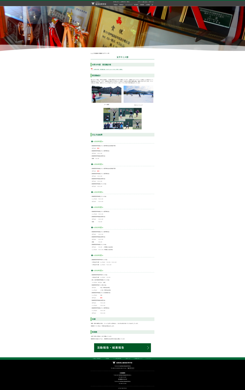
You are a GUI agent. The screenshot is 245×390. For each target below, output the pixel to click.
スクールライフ (128, 4)
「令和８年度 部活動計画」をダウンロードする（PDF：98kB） (108, 69)
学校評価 (107, 358)
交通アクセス (151, 1)
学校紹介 (116, 4)
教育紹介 (122, 4)
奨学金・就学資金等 (97, 358)
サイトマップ (149, 358)
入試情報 (148, 4)
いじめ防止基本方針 (117, 358)
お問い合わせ (131, 368)
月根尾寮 (142, 4)
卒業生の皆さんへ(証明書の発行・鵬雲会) (122, 1)
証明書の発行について (138, 358)
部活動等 (136, 4)
